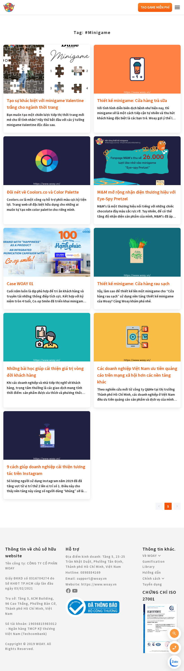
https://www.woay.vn (99, 584)
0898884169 (90, 572)
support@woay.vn (92, 578)
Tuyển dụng (152, 584)
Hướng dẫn (151, 572)
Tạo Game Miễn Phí (155, 7)
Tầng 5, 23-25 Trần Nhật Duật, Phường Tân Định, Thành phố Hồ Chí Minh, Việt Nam (95, 561)
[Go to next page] (177, 506)
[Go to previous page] (159, 506)
